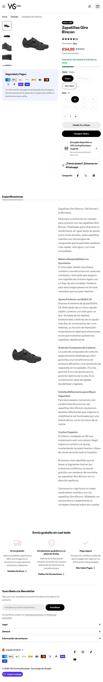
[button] (70, 39)
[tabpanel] (51, 355)
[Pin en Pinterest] (94, 175)
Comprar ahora (81, 133)
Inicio (4, 16)
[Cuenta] (89, 6)
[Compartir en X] (86, 175)
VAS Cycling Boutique (19, 668)
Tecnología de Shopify (41, 668)
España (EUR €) (13, 650)
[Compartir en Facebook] (78, 175)
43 (94, 100)
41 (75, 99)
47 (94, 108)
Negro (68, 78)
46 (85, 108)
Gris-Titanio (84, 79)
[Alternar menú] (3, 6)
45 (76, 108)
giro (75, 43)
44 (67, 108)
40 (67, 100)
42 (85, 100)
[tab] (12, 197)
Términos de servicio (34, 615)
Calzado (14, 16)
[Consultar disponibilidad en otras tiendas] (96, 148)
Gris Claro (69, 86)
